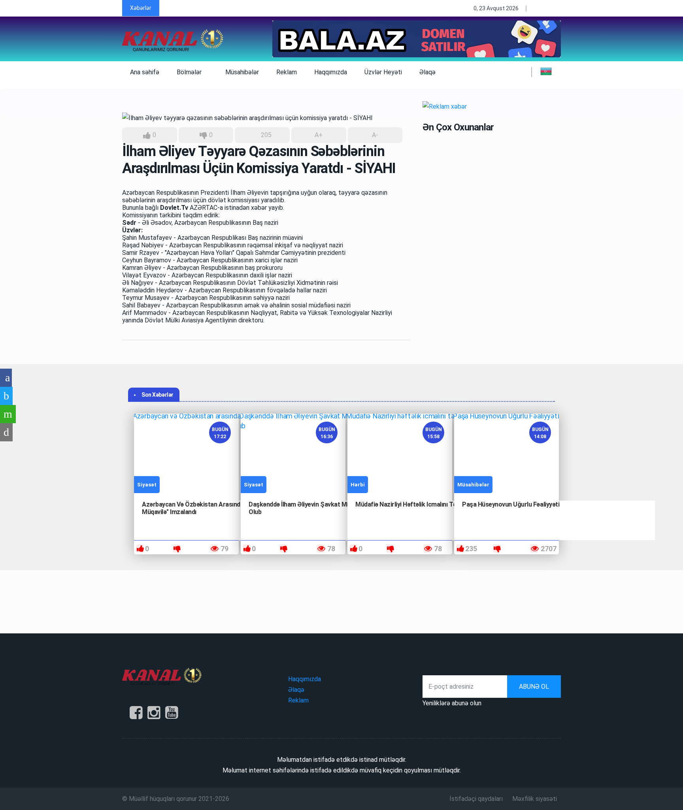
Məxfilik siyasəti (534, 798)
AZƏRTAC (203, 207)
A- (375, 135)
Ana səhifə (144, 72)
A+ (319, 135)
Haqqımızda (330, 72)
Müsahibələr (242, 72)
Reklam (286, 72)
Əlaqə (427, 72)
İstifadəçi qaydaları (476, 798)
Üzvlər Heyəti (383, 72)
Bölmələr (190, 72)
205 (265, 135)
